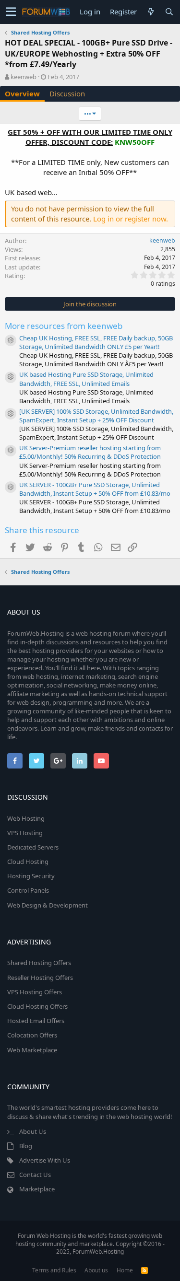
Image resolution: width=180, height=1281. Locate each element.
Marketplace (37, 1189)
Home (125, 1270)
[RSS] (144, 1270)
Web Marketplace (32, 1050)
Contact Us (35, 1174)
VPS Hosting (25, 832)
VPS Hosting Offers (34, 992)
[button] (11, 12)
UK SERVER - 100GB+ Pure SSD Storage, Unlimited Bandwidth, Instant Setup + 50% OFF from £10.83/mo (94, 489)
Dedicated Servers (33, 847)
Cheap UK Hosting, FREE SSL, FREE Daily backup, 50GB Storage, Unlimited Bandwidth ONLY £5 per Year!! (96, 342)
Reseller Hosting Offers (40, 977)
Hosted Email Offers (35, 1020)
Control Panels (28, 890)
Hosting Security (31, 876)
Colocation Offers (32, 1035)
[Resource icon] (10, 340)
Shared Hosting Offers (39, 962)
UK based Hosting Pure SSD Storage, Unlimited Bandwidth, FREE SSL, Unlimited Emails (86, 378)
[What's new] (151, 12)
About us (96, 1270)
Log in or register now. (130, 218)
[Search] (169, 12)
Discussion (67, 93)
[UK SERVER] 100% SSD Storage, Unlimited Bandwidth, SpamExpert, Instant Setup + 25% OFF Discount (96, 415)
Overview (22, 93)
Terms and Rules (54, 1270)
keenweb (23, 76)
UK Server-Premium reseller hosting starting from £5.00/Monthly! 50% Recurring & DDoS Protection (90, 452)
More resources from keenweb (63, 325)
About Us (32, 1131)
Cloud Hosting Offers (37, 1006)
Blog (25, 1145)
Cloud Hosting (27, 861)
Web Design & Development (47, 905)
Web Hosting (26, 818)
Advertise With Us (44, 1160)
